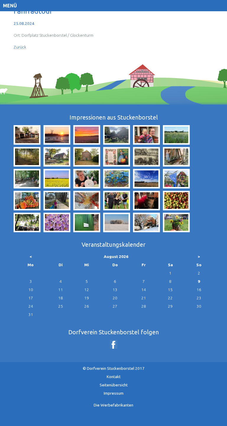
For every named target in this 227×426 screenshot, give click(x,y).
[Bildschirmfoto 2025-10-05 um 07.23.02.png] (27, 230)
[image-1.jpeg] (176, 164)
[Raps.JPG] (56, 186)
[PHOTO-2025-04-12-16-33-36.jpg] (86, 186)
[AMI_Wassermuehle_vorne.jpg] (86, 164)
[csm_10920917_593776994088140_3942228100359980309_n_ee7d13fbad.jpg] (116, 164)
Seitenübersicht (114, 385)
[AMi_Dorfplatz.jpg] (56, 164)
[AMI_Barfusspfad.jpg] (27, 164)
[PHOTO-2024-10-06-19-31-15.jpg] (27, 208)
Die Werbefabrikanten (113, 405)
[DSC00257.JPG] (56, 143)
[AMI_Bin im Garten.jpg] (86, 230)
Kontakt (114, 376)
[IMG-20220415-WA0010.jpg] (146, 143)
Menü (10, 5)
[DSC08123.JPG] (116, 230)
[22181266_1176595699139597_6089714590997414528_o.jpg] (176, 208)
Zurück (20, 47)
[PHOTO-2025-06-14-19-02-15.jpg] (116, 208)
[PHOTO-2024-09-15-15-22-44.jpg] (176, 186)
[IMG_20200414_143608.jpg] (146, 186)
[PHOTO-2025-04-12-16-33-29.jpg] (86, 208)
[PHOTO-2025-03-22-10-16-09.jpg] (56, 208)
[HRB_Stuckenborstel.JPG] (146, 164)
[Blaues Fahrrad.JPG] (116, 186)
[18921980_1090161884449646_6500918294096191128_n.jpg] (27, 186)
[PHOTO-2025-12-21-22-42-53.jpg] (146, 208)
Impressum (114, 393)
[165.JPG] (56, 230)
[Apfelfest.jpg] (176, 230)
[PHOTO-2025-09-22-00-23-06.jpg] (86, 143)
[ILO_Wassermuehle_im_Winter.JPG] (146, 230)
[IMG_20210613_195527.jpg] (27, 143)
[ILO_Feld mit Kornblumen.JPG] (176, 143)
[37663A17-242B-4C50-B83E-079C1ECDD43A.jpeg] (116, 143)
